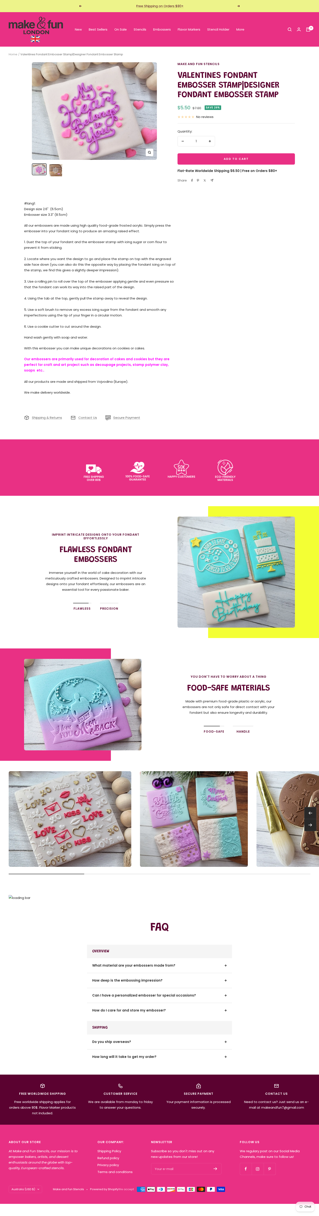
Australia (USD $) (23, 1189)
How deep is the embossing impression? (127, 980)
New (78, 29)
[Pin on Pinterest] (198, 180)
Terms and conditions (115, 1172)
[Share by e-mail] (211, 180)
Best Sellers (98, 29)
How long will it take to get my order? (124, 1056)
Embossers (162, 29)
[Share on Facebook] (192, 180)
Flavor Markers (189, 29)
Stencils (140, 29)
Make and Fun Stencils (199, 64)
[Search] (290, 29)
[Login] (299, 29)
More (240, 29)
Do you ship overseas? (111, 1041)
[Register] (215, 1168)
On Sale (120, 29)
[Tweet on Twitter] (205, 180)
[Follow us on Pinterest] (270, 1169)
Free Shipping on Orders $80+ (160, 6)
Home (13, 54)
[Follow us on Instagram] (258, 1169)
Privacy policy (108, 1165)
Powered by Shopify (104, 1189)
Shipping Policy (109, 1151)
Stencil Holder (218, 29)
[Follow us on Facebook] (246, 1169)
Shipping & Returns (47, 417)
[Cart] (308, 29)
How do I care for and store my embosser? (129, 1010)
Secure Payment (126, 417)
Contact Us (87, 417)
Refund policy (108, 1158)
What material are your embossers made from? (133, 965)
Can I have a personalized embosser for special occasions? (144, 995)
